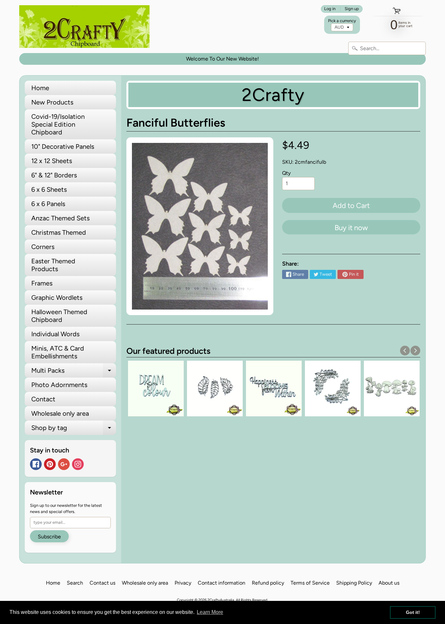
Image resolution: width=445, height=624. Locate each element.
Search (75, 583)
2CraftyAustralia (221, 600)
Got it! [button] (413, 612)
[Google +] (64, 464)
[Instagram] (78, 464)
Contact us (102, 583)
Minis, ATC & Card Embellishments (57, 352)
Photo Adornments (59, 385)
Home (40, 88)
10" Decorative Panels (62, 146)
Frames (41, 283)
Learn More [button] (210, 612)
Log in (330, 9)
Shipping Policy (354, 583)
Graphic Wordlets (56, 297)
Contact (43, 399)
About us (389, 583)
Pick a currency (342, 20)
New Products (52, 102)
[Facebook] (36, 464)
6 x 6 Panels (48, 204)
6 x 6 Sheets (49, 189)
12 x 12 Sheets (51, 161)
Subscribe (49, 537)
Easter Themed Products (53, 265)
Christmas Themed (58, 232)
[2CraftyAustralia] (84, 26)
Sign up (352, 9)
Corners (42, 247)
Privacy (183, 583)
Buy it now (351, 227)
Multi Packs (73, 372)
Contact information (221, 583)
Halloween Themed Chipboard (59, 316)
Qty (286, 173)
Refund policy (268, 583)
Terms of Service (310, 583)
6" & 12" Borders (54, 175)
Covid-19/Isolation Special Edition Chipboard (58, 124)
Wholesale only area (60, 413)
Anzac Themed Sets (60, 218)
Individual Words (55, 334)
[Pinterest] (50, 464)
